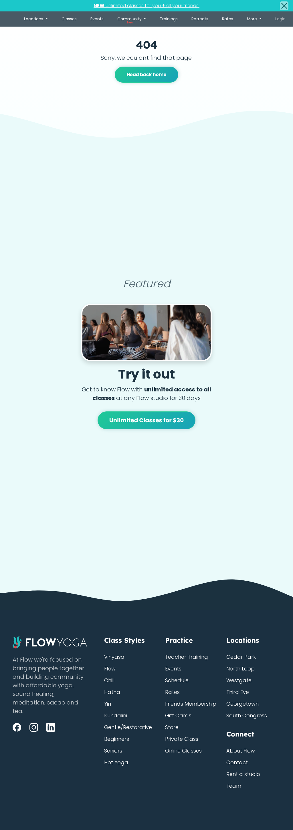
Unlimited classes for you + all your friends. (146, 5)
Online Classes (183, 750)
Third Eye (237, 692)
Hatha (112, 692)
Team (233, 785)
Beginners (116, 739)
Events (97, 19)
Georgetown (242, 703)
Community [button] (130, 20)
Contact (237, 762)
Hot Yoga (116, 762)
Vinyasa (114, 656)
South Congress (246, 715)
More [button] (252, 19)
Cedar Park (241, 656)
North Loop (240, 668)
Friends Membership (190, 703)
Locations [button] (34, 19)
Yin (107, 703)
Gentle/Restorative (128, 727)
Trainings (169, 19)
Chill (109, 680)
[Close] (284, 5)
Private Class (181, 739)
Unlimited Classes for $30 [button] (146, 420)
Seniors (113, 750)
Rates (227, 19)
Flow (110, 668)
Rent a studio (243, 774)
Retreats (199, 19)
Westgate (239, 680)
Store (172, 727)
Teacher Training (186, 656)
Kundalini (115, 715)
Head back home (146, 74)
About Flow (240, 750)
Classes (69, 19)
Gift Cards (178, 715)
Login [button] (280, 19)
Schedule (177, 680)
